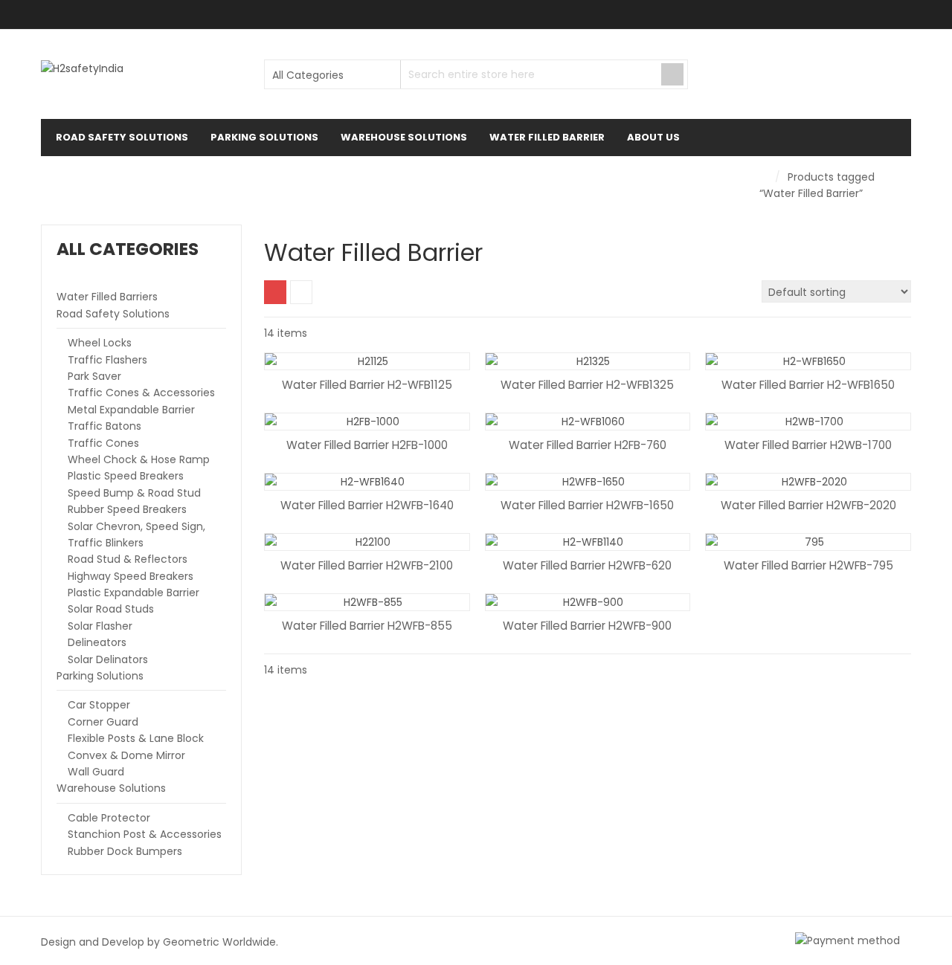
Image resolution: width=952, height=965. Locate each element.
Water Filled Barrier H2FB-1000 (367, 445)
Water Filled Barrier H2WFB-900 (587, 625)
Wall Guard (96, 771)
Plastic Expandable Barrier (133, 592)
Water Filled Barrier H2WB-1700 (808, 445)
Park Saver (94, 376)
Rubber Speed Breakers (127, 509)
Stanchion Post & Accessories (145, 834)
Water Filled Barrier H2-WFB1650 (808, 385)
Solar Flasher (100, 626)
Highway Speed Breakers (130, 576)
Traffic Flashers (107, 359)
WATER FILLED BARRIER (547, 137)
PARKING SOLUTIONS (264, 137)
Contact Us (97, 174)
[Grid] (275, 292)
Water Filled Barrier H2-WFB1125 (367, 385)
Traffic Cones (103, 443)
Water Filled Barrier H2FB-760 (587, 445)
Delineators (97, 642)
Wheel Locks (100, 342)
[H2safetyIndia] (82, 68)
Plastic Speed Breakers (126, 475)
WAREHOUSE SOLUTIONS (404, 137)
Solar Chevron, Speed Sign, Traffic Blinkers (136, 534)
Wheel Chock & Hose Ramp (139, 459)
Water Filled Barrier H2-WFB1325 (587, 385)
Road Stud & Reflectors (127, 559)
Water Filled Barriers (107, 296)
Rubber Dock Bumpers (125, 851)
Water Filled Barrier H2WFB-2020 (808, 505)
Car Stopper (99, 704)
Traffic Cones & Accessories (141, 392)
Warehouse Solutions (111, 788)
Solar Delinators (108, 659)
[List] (301, 292)
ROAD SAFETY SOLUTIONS (122, 137)
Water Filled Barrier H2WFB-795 (808, 565)
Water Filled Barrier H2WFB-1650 (587, 505)
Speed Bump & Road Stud (134, 492)
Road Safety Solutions (113, 313)
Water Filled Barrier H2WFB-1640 (367, 505)
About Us (653, 137)
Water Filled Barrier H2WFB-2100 (366, 565)
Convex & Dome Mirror (126, 755)
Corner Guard (103, 721)
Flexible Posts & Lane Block (136, 738)
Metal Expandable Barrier (131, 409)
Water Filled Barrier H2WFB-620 (587, 565)
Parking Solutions (100, 675)
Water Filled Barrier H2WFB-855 (367, 625)
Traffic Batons (104, 426)
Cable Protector (109, 817)
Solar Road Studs (111, 608)
